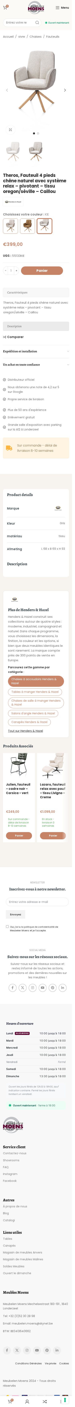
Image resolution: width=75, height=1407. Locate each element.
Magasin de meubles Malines (23, 1259)
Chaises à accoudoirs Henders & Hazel (34, 681)
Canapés (9, 1246)
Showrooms (11, 1160)
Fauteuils (52, 36)
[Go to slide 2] (38, 133)
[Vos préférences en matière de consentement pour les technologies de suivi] (65, 1400)
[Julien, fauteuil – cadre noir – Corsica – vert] (19, 766)
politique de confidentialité (39, 926)
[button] (7, 90)
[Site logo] (36, 7)
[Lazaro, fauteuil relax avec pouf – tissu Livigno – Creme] (53, 766)
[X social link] (23, 988)
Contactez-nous (14, 1153)
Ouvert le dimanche (17, 1273)
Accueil (8, 36)
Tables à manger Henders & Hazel (35, 692)
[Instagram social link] (33, 988)
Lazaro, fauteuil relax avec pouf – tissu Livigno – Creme (53, 790)
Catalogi (9, 1220)
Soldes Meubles (13, 1266)
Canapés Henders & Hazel (29, 722)
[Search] (37, 23)
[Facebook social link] (13, 988)
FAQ (6, 1167)
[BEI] (10, 226)
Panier (42, 270)
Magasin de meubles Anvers (22, 1252)
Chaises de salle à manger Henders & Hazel (36, 703)
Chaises (36, 36)
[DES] (27, 226)
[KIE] (44, 226)
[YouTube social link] (43, 988)
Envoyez (15, 914)
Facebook (10, 1181)
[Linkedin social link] (63, 988)
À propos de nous (15, 1206)
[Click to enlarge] (10, 129)
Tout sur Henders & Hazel (25, 731)
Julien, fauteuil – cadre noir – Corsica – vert (18, 788)
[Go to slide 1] (34, 133)
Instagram (10, 1174)
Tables (7, 1239)
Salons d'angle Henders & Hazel (33, 713)
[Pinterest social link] (53, 988)
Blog (6, 1213)
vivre (21, 36)
